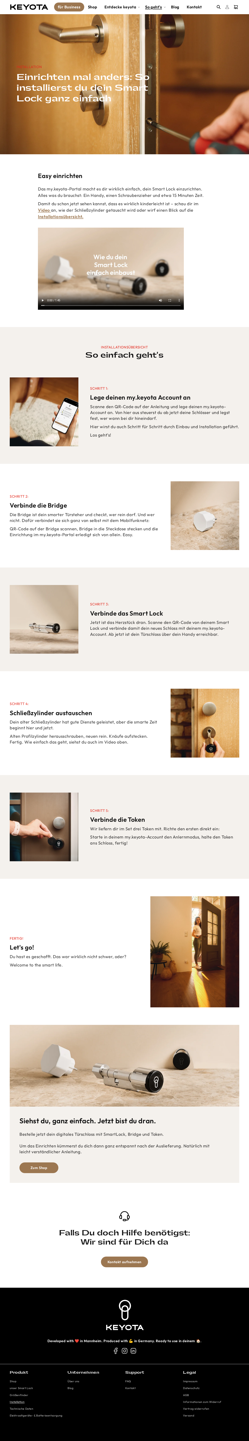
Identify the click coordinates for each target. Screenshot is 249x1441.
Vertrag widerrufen (196, 1408)
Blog (70, 1388)
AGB (186, 1395)
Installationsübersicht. (60, 216)
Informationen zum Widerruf (202, 1402)
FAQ (128, 1381)
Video (44, 210)
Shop (13, 1381)
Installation (17, 1402)
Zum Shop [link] (39, 1168)
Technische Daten (21, 1408)
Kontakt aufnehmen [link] (124, 1262)
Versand (188, 1415)
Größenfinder (19, 1395)
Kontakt (130, 1388)
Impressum (190, 1381)
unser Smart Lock (21, 1388)
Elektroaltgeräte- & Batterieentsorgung (36, 1415)
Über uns (73, 1381)
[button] (121, 7)
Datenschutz (191, 1388)
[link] (115, 1350)
